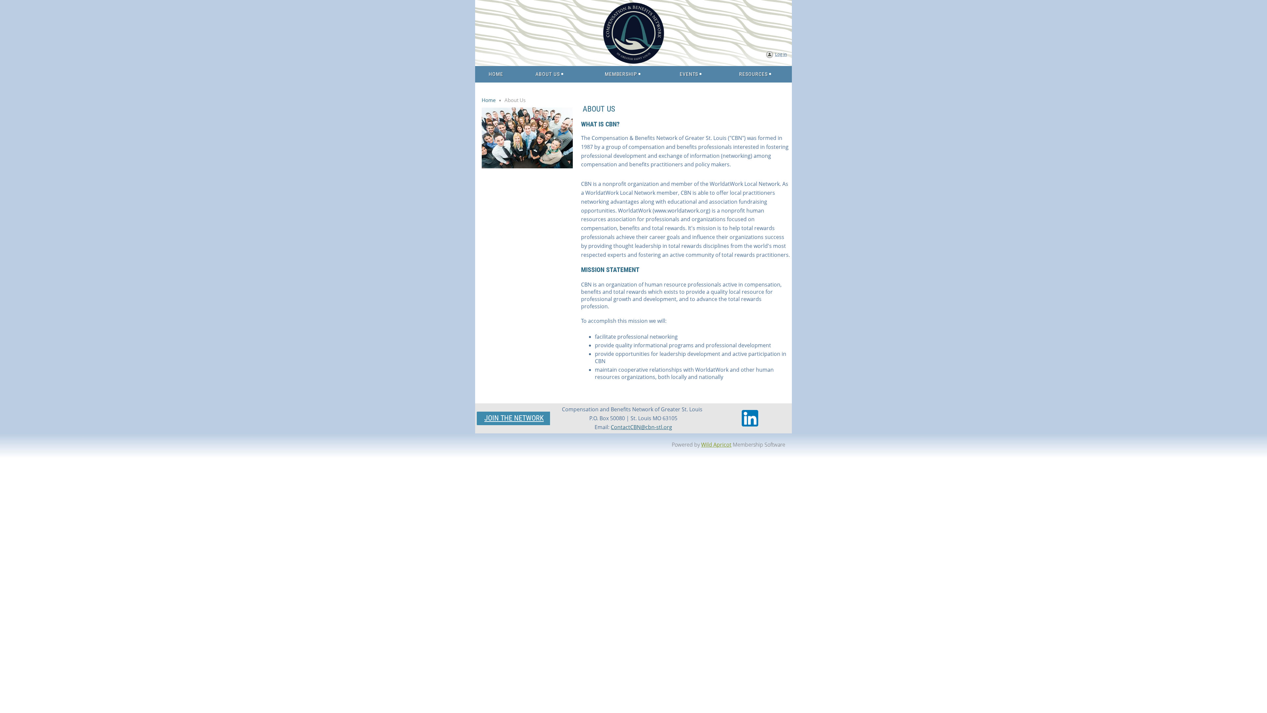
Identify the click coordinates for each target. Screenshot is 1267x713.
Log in (781, 54)
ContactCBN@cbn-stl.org (641, 427)
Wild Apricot (716, 444)
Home (489, 100)
